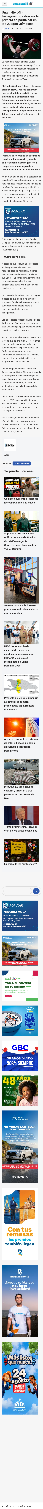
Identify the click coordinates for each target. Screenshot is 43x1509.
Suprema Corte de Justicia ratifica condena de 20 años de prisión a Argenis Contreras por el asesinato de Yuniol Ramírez (21, 541)
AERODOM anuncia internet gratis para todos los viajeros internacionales (21, 609)
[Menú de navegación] (4, 4)
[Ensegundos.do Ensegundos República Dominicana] (22, 3)
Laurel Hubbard (21, 463)
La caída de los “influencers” (20, 864)
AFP (7, 29)
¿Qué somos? (24, 1506)
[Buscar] (36, 891)
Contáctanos (8, 1506)
